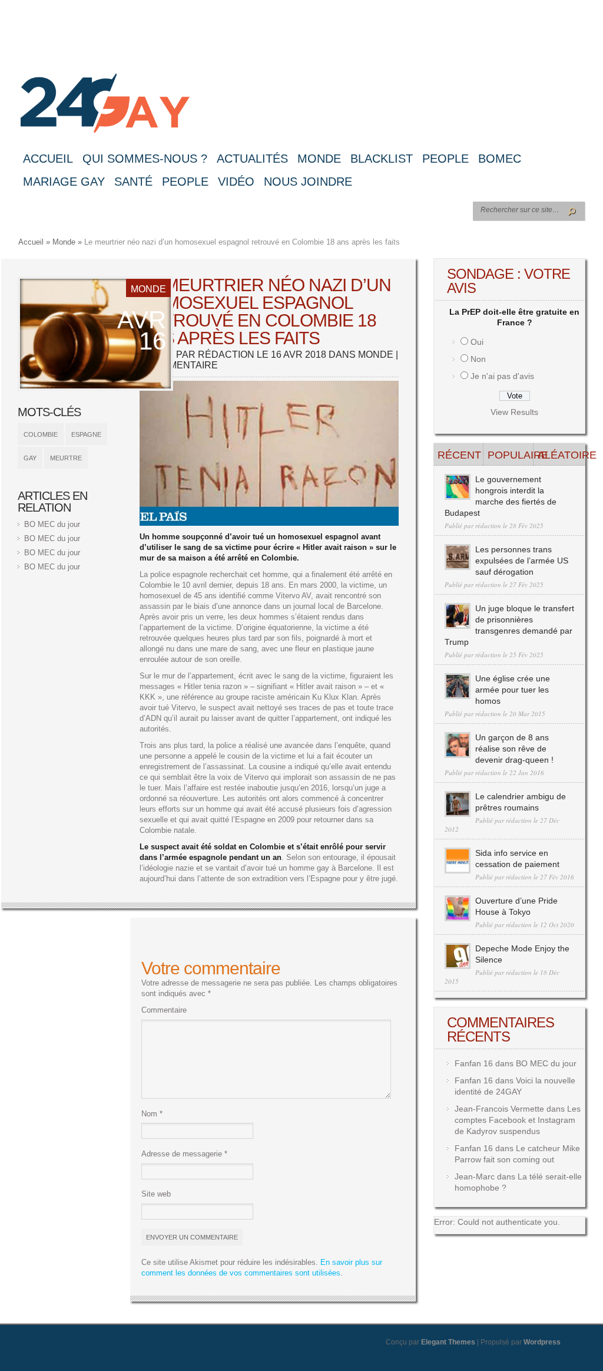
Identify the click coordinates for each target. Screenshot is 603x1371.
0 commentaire (179, 365)
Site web (156, 1193)
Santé (133, 181)
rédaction (226, 355)
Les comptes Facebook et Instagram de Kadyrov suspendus (518, 1120)
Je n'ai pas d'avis (502, 376)
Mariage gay (64, 181)
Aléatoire (561, 455)
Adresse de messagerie (184, 1153)
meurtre (66, 458)
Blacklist (381, 158)
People (445, 158)
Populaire (511, 455)
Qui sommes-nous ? (144, 158)
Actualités (252, 158)
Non (478, 359)
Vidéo (236, 181)
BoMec (499, 158)
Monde (319, 158)
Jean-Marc (475, 1176)
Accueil (48, 158)
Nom (152, 1113)
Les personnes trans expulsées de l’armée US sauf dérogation (521, 560)
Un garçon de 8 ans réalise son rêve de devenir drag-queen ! (514, 748)
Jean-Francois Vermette (499, 1108)
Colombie (41, 434)
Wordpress (542, 1342)
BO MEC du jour (52, 524)
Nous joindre (308, 181)
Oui (477, 342)
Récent (459, 455)
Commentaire (164, 1010)
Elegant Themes (448, 1342)
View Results (514, 412)
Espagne (86, 434)
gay (30, 458)
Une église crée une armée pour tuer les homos (512, 690)
